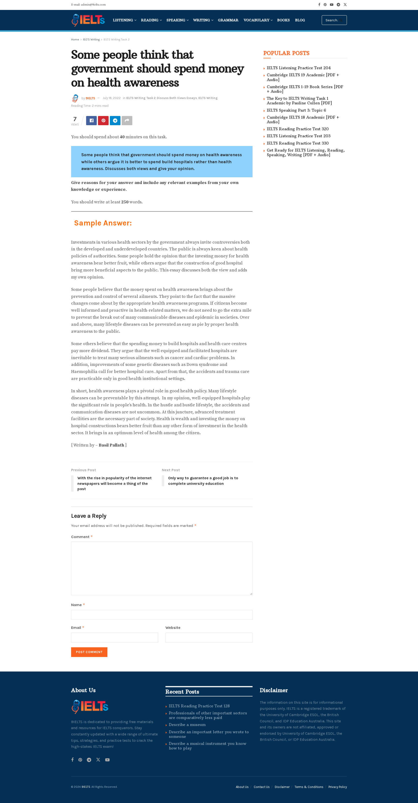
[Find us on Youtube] (107, 760)
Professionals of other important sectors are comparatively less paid (208, 715)
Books (283, 20)
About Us (242, 787)
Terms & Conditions (309, 787)
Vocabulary (256, 20)
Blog (300, 20)
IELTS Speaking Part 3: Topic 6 (296, 110)
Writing (201, 20)
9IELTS (90, 98)
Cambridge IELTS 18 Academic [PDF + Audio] (303, 119)
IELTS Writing (91, 39)
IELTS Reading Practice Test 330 (298, 143)
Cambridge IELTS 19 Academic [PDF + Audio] (303, 77)
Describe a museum (187, 724)
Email (77, 627)
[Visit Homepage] (88, 20)
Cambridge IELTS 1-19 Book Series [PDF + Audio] (305, 89)
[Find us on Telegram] (89, 760)
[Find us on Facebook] (72, 760)
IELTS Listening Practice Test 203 (298, 135)
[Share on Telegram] (115, 120)
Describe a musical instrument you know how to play (207, 745)
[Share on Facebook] (91, 120)
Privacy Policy (337, 787)
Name (78, 604)
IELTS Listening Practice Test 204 (299, 67)
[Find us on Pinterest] (80, 760)
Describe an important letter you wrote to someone (209, 734)
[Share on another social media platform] (127, 120)
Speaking (175, 20)
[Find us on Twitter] (98, 760)
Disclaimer (282, 787)
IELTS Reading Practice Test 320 (298, 128)
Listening (123, 20)
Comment (82, 536)
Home (75, 39)
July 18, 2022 (112, 98)
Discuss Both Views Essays (177, 98)
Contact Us (262, 787)
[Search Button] (342, 20)
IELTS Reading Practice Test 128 (199, 705)
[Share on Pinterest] (103, 120)
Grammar (228, 20)
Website (172, 627)
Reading (149, 20)
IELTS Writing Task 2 (117, 39)
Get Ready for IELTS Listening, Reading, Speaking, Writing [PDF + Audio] (306, 152)
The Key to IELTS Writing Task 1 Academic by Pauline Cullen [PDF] (299, 100)
